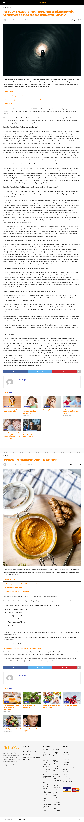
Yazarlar (55, 800)
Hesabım (65, 764)
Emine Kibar (46, 764)
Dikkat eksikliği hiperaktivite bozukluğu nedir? (71, 411)
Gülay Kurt (46, 784)
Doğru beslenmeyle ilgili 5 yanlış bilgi (17, 591)
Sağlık (6, 702)
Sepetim (65, 774)
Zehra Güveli (56, 804)
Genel (6, 429)
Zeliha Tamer (56, 810)
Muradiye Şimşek (55, 752)
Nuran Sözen (56, 758)
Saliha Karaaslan (55, 773)
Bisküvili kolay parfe (70, 705)
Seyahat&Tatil (57, 780)
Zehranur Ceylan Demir (56, 807)
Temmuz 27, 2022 (28, 438)
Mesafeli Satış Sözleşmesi (69, 767)
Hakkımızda (66, 762)
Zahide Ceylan (56, 802)
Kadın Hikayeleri (46, 801)
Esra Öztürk (46, 767)
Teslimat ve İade (67, 779)
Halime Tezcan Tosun (47, 791)
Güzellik (27, 725)
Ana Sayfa (65, 752)
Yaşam (54, 795)
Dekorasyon (46, 760)
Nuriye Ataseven (55, 760)
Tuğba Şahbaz (56, 787)
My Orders (66, 769)
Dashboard (66, 754)
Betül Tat (45, 758)
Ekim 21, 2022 (7, 413)
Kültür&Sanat (47, 804)
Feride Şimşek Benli (47, 777)
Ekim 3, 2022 (26, 415)
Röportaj (55, 766)
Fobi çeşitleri (9, 103)
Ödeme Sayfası (67, 771)
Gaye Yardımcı (47, 780)
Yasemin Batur (57, 797)
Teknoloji (55, 785)
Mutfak (8, 455)
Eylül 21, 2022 (47, 412)
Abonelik (65, 750)
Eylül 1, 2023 (27, 709)
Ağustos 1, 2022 (67, 415)
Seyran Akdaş (56, 783)
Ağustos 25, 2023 (68, 708)
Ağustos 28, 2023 (48, 709)
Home (4, 7)
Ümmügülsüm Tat (56, 792)
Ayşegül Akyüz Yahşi (47, 755)
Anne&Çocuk (46, 750)
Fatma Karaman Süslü (45, 773)
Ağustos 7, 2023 (27, 733)
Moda (44, 810)
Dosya (45, 762)
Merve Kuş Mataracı (46, 807)
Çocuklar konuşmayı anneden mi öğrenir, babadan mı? (23, 100)
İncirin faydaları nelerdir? (12, 729)
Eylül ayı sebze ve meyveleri (14, 587)
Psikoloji (9, 7)
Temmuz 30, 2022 (8, 440)
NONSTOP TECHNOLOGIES (18, 819)
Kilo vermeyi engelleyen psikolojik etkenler (19, 96)
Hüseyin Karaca (45, 797)
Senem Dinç (56, 778)
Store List (65, 776)
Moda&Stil (56, 750)
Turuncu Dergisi (12, 20)
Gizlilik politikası (67, 759)
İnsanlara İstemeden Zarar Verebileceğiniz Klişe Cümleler (30, 434)
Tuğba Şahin (56, 789)
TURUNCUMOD (67, 781)
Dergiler (65, 757)
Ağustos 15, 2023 (8, 731)
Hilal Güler (46, 794)
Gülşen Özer (46, 786)
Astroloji (45, 752)
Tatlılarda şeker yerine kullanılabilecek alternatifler (21, 584)
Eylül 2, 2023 (7, 711)
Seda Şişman (56, 776)
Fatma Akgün (46, 769)
